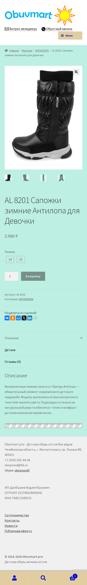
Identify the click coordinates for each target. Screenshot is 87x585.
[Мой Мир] (18, 318)
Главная (14, 50)
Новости (11, 526)
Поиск (43, 578)
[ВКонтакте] (7, 318)
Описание (12, 338)
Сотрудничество (17, 515)
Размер (10, 252)
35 (20, 259)
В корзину (33, 276)
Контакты (12, 520)
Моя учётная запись (14, 578)
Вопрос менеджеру (23, 29)
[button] (76, 72)
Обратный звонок (59, 29)
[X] (24, 318)
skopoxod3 (22, 470)
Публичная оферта (18, 531)
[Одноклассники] (12, 318)
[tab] (44, 338)
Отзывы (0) (13, 362)
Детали (10, 350)
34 (10, 259)
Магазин (27, 50)
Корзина (67, 575)
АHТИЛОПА (42, 50)
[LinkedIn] (29, 318)
